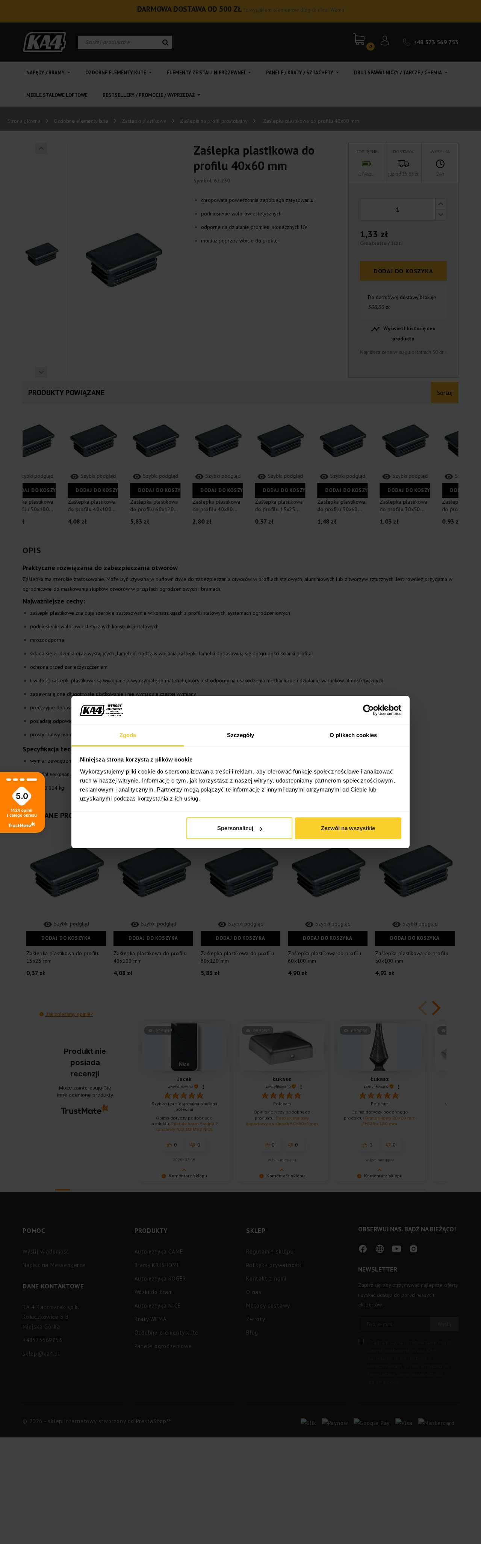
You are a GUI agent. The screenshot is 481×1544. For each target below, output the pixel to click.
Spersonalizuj (235, 828)
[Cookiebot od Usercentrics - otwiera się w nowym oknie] (368, 710)
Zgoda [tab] (127, 735)
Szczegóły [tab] (240, 735)
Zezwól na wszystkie (348, 828)
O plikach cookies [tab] (353, 735)
